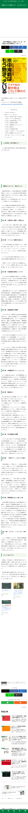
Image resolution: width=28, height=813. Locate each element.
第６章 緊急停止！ (10, 126)
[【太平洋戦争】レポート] (6, 586)
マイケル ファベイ (21, 682)
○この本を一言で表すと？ (10, 112)
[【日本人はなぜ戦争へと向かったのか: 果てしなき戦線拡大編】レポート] (18, 586)
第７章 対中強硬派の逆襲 (11, 129)
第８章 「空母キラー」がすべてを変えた (15, 131)
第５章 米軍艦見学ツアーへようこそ (14, 124)
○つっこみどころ (8, 137)
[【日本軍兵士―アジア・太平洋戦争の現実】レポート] (6, 603)
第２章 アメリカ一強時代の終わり (13, 118)
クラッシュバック (12, 682)
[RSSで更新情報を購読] (20, 702)
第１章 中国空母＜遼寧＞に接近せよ (14, 116)
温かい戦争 (5, 684)
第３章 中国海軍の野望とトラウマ (13, 120)
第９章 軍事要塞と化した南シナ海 (13, 133)
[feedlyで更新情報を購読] (7, 702)
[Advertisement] (14, 23)
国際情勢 (4, 682)
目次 (12, 109)
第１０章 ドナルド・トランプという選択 (15, 135)
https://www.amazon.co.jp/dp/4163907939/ (12, 104)
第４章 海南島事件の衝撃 (11, 122)
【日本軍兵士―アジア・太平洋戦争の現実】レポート (6, 609)
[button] (18, 51)
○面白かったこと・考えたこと (11, 114)
